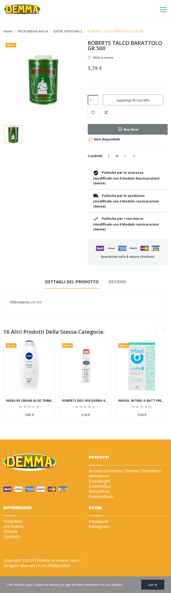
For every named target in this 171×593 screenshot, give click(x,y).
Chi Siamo (13, 526)
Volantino (12, 521)
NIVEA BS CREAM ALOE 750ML (29, 400)
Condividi (108, 156)
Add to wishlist (93, 112)
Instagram (99, 526)
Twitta (117, 156)
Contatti (11, 537)
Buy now (131, 129)
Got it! (152, 585)
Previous (155, 331)
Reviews (117, 281)
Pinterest (134, 156)
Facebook (98, 521)
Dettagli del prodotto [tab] (72, 281)
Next (164, 331)
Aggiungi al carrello (133, 100)
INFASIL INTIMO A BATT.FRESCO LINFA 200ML (141, 400)
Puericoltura (101, 496)
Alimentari (99, 476)
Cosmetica (100, 486)
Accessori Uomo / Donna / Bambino (125, 471)
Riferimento (20, 302)
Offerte (10, 532)
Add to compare (106, 112)
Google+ (125, 156)
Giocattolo (99, 491)
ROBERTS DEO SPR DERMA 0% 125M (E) (85, 400)
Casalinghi (99, 481)
